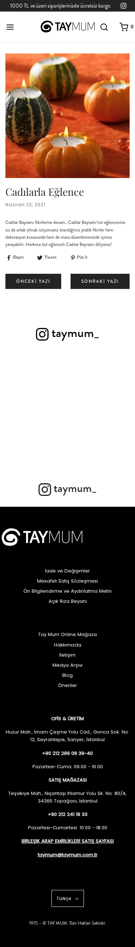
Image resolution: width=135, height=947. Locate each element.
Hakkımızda (67, 644)
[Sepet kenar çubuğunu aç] (124, 27)
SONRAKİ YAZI (100, 281)
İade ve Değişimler (67, 570)
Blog (67, 675)
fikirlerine (44, 222)
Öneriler (67, 685)
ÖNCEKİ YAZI (33, 281)
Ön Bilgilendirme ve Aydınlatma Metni (67, 591)
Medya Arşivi (67, 665)
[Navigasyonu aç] (10, 27)
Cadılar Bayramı (80, 244)
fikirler (98, 230)
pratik (86, 230)
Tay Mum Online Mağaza (67, 634)
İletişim (67, 655)
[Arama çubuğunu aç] (104, 27)
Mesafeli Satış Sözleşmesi (67, 581)
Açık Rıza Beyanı (68, 601)
